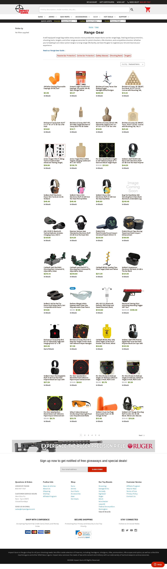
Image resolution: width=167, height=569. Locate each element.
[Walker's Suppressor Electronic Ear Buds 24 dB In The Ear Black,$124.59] (133, 259)
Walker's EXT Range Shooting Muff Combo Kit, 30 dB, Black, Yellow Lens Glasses (133, 414)
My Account (92, 2)
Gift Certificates (107, 2)
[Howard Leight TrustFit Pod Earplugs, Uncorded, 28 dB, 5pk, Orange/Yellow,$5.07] (81, 78)
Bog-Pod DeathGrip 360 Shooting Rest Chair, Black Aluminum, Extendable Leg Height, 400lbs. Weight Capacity (132, 198)
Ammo (51, 17)
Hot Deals (108, 17)
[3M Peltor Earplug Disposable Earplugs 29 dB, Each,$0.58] (55, 78)
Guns (40, 17)
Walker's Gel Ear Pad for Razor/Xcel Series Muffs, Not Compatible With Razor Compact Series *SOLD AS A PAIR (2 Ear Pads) (54, 307)
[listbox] (136, 64)
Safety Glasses (102, 56)
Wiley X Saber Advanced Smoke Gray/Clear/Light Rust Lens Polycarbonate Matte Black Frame (81, 414)
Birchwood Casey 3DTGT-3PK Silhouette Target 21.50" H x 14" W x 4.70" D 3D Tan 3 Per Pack (106, 125)
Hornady (102, 491)
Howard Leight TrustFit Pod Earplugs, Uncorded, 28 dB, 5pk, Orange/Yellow (80, 88)
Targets (128, 56)
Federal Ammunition (107, 507)
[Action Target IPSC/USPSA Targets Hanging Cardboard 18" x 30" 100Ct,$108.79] (81, 150)
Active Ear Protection (85, 56)
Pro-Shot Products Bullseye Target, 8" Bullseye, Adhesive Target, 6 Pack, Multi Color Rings (132, 378)
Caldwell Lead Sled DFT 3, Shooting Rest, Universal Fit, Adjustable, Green (80, 269)
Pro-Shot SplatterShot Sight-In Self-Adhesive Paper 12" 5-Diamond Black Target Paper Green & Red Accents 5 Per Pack (106, 162)
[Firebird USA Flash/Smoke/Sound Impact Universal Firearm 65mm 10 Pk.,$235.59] (107, 223)
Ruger (101, 496)
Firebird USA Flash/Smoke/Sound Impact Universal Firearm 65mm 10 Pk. (106, 234)
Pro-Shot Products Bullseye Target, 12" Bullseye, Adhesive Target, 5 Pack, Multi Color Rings (106, 378)
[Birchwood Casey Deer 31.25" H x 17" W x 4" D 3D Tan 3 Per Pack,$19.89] (55, 114)
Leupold (102, 504)
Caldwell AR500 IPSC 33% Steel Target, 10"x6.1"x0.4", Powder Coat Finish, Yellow (105, 341)
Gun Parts (65, 17)
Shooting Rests (116, 56)
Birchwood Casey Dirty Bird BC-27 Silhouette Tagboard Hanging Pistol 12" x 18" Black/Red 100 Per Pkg (54, 342)
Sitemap (46, 494)
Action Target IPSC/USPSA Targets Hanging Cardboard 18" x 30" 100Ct (80, 160)
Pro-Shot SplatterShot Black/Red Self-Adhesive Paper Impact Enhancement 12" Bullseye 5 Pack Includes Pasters (80, 379)
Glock (101, 499)
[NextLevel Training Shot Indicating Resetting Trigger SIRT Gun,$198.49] (133, 295)
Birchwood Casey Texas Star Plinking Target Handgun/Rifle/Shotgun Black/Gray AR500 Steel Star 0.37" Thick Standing (106, 90)
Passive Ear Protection (66, 56)
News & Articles (49, 486)
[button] (83, 534)
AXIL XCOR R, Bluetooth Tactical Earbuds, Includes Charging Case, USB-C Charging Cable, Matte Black (54, 234)
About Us (46, 489)
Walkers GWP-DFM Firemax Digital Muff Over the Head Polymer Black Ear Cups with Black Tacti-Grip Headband (132, 342)
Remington (103, 509)
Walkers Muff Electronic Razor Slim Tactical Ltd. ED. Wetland (54, 197)
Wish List (121, 2)
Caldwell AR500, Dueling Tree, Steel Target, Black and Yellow (107, 268)
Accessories (81, 17)
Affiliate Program (49, 496)
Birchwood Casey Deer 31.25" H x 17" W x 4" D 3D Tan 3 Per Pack (54, 124)
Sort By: (124, 64)
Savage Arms (104, 489)
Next (141, 435)
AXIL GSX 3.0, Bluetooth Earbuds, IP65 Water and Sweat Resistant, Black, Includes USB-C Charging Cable (105, 307)
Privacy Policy (132, 494)
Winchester (103, 501)
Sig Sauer (102, 494)
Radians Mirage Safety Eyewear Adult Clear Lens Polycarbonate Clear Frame (80, 305)
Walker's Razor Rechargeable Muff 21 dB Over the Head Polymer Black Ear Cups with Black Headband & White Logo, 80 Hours (54, 379)
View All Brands (105, 512)
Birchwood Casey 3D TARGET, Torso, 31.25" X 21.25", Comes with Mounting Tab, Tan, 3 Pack (133, 125)
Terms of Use (132, 491)
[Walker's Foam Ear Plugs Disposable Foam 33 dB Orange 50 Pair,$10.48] (107, 404)
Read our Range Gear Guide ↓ (54, 50)
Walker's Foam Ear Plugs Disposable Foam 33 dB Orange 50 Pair (105, 414)
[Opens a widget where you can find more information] (158, 565)
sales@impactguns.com (25, 509)
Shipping (46, 491)
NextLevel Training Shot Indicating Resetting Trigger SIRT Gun (132, 305)
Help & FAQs (131, 489)
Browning (102, 486)
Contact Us (131, 496)
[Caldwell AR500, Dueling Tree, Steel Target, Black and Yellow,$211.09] (107, 259)
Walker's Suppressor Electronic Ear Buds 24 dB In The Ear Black (132, 269)
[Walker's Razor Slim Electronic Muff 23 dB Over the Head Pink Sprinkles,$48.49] (81, 187)
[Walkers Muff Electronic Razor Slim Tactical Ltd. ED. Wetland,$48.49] (55, 187)
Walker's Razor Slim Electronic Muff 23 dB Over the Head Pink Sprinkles (80, 197)
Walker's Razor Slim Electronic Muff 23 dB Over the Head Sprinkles (106, 197)
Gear (95, 17)
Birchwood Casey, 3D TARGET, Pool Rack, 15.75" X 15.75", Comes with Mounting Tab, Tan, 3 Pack (133, 89)
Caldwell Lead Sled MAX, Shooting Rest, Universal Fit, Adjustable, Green (54, 269)
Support (123, 17)
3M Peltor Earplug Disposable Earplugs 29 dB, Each (54, 87)
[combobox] (84, 9)
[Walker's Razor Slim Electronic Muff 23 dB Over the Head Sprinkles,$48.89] (107, 187)
